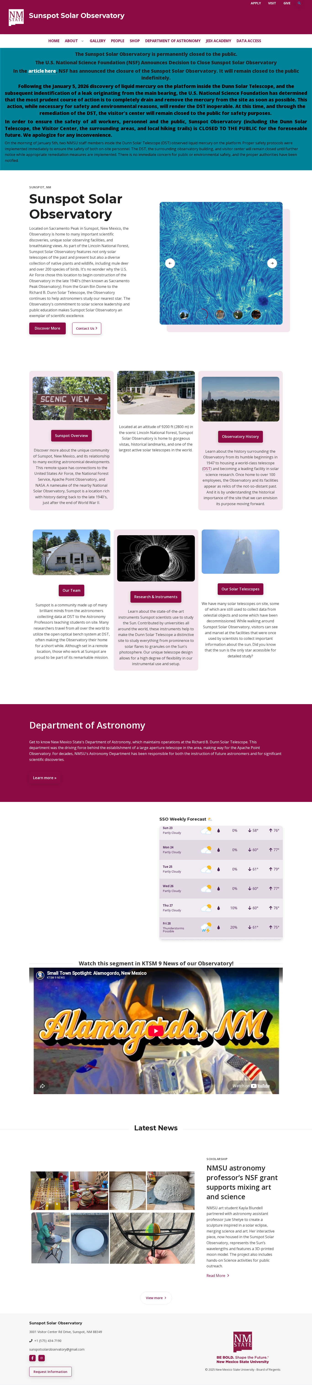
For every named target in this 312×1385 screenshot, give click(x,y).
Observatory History (240, 436)
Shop (135, 40)
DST (207, 468)
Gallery (98, 40)
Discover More (47, 328)
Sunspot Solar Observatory (76, 15)
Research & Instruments (155, 596)
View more (155, 1298)
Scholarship (217, 1159)
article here (42, 71)
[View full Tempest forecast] (221, 883)
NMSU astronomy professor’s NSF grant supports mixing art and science (242, 1182)
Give (287, 3)
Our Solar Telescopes (240, 589)
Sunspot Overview (71, 435)
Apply (256, 3)
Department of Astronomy (173, 40)
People (117, 40)
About (71, 40)
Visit (272, 3)
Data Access (249, 40)
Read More (216, 1275)
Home (53, 40)
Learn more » (44, 777)
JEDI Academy (218, 40)
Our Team (71, 590)
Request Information (50, 1371)
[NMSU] (16, 17)
